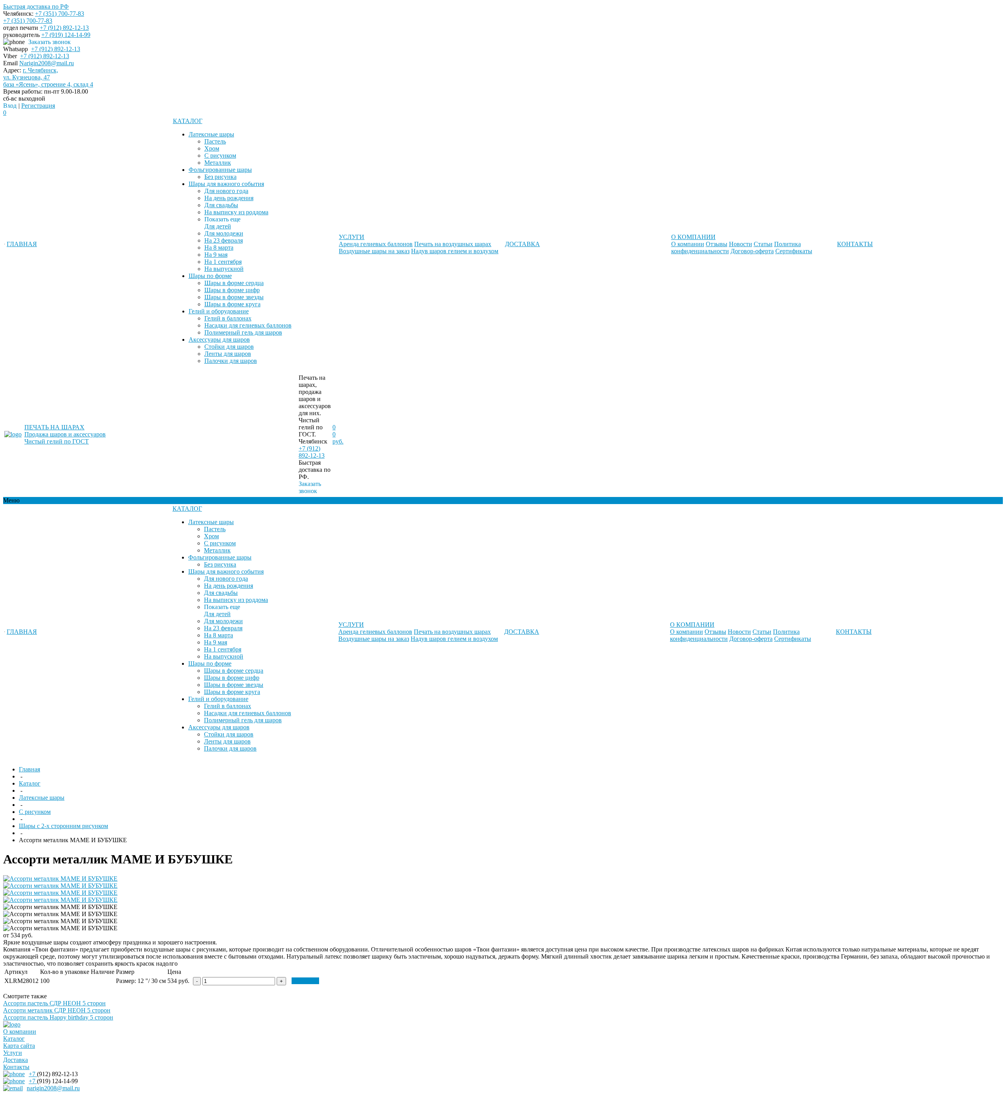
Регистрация (38, 105)
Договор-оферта (752, 251)
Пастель (215, 141)
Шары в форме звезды (234, 297)
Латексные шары (211, 134)
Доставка (15, 1059)
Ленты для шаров (227, 353)
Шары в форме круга (232, 304)
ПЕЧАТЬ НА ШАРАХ (54, 427)
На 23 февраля (223, 240)
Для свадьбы (221, 205)
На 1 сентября (223, 261)
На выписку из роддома (236, 212)
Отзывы (716, 244)
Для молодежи (223, 233)
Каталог (14, 1038)
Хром (211, 148)
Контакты (16, 1067)
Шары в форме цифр (232, 290)
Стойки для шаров (229, 346)
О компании (687, 244)
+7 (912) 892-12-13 (64, 27)
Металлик (217, 162)
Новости (740, 244)
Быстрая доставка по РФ (36, 6)
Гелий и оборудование (219, 311)
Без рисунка (220, 176)
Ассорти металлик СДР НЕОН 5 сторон (56, 1010)
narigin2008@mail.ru (53, 1088)
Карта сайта (19, 1045)
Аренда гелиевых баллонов (376, 244)
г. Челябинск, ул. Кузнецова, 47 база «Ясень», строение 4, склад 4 (48, 77)
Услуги (12, 1052)
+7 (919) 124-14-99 (65, 34)
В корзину (305, 980)
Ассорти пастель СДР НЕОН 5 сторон (54, 1003)
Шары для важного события (226, 183)
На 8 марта (218, 247)
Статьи (763, 244)
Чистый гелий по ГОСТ (56, 441)
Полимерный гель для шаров (243, 332)
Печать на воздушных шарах (452, 244)
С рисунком (220, 155)
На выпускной (224, 268)
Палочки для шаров (230, 360)
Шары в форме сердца (234, 283)
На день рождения (228, 198)
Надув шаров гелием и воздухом (454, 251)
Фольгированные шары (220, 169)
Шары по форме (210, 275)
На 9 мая (216, 254)
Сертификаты (793, 251)
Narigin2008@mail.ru (46, 63)
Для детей (217, 226)
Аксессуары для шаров (219, 339)
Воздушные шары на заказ (374, 251)
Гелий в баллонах (228, 318)
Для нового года (226, 191)
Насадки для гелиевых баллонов (248, 325)
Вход (10, 105)
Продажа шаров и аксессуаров (65, 434)
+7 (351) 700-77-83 (59, 13)
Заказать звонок (49, 42)
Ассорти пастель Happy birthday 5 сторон (58, 1017)
